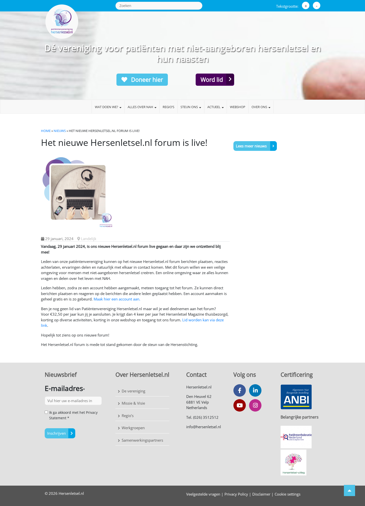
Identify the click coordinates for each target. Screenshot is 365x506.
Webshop (237, 107)
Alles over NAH (140, 107)
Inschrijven (56, 433)
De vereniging (133, 390)
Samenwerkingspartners (142, 440)
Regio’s (168, 107)
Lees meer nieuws (252, 145)
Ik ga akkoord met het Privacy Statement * (73, 415)
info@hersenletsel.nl (203, 426)
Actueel (213, 107)
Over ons (259, 107)
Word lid (212, 80)
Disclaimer (261, 494)
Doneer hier (146, 80)
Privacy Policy (236, 494)
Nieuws (60, 130)
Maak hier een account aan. (117, 298)
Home (46, 130)
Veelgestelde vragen (203, 494)
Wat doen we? (106, 107)
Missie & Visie (133, 403)
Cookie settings (287, 494)
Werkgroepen (133, 427)
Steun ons (189, 107)
